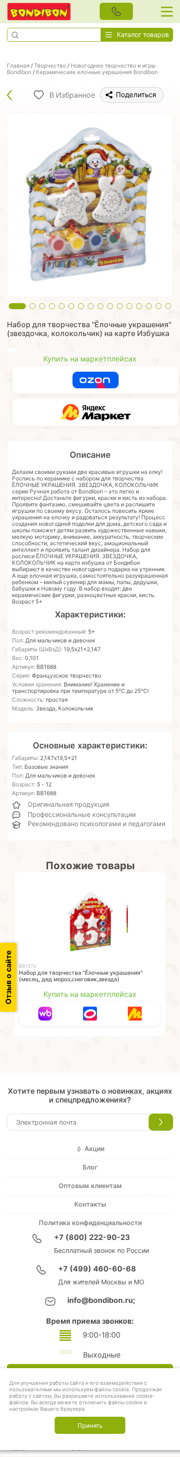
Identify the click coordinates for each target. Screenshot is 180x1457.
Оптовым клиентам (90, 1185)
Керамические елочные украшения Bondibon (97, 72)
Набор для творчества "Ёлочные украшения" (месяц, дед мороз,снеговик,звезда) (81, 976)
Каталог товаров (143, 34)
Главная (18, 65)
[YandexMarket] (95, 412)
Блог (90, 1167)
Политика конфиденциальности (90, 1223)
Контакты (90, 1204)
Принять (90, 1425)
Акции (94, 1148)
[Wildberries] (45, 1013)
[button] (15, 35)
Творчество (50, 65)
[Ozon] (95, 380)
